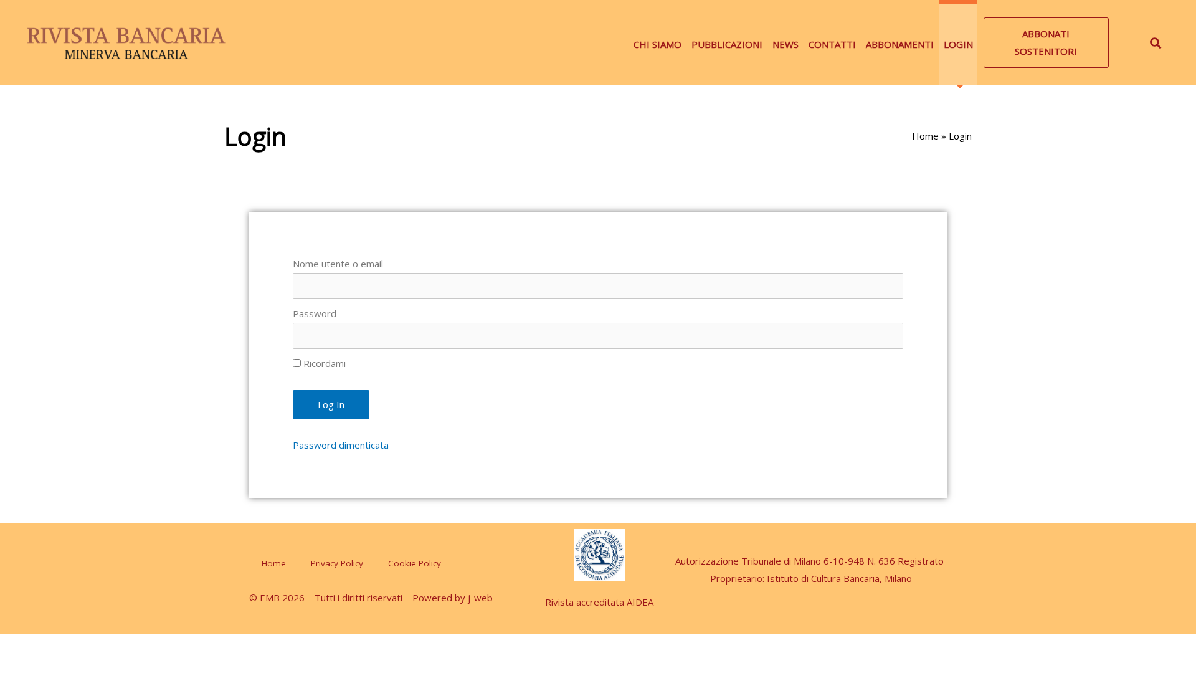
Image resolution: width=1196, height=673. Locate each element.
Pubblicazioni (726, 44)
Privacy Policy (337, 563)
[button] (1046, 43)
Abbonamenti (900, 44)
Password (314, 313)
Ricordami (323, 363)
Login (958, 44)
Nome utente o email (338, 263)
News (785, 44)
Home (925, 136)
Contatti (832, 44)
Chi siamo (657, 44)
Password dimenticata (341, 445)
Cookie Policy (414, 563)
